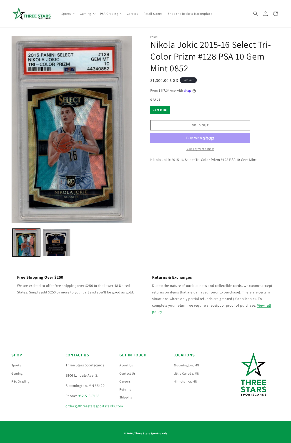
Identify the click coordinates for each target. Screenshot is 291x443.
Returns (125, 389)
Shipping (125, 397)
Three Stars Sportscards (150, 433)
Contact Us (127, 373)
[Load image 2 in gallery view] (56, 242)
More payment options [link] (200, 149)
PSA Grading (20, 381)
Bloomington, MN (186, 365)
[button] (68, 13)
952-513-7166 (88, 395)
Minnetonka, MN (185, 381)
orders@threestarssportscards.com (94, 406)
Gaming (17, 373)
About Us (126, 365)
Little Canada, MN (186, 373)
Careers (124, 381)
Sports (16, 365)
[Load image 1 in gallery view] (26, 242)
